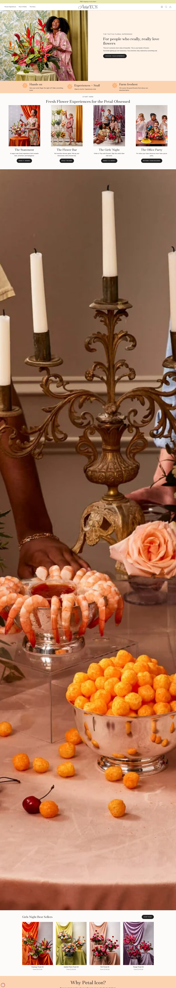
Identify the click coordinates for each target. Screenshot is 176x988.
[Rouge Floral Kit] (138, 943)
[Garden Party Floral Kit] (71, 943)
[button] (10, 7)
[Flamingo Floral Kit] (37, 943)
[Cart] (170, 6)
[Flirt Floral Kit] (104, 943)
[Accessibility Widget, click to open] (3, 985)
